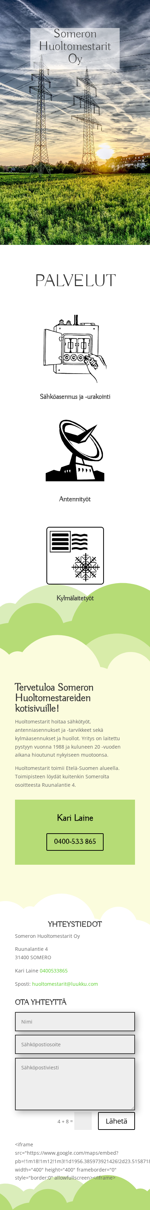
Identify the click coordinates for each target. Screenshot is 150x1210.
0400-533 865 (75, 841)
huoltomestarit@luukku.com (65, 984)
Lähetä (116, 1121)
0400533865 (53, 970)
